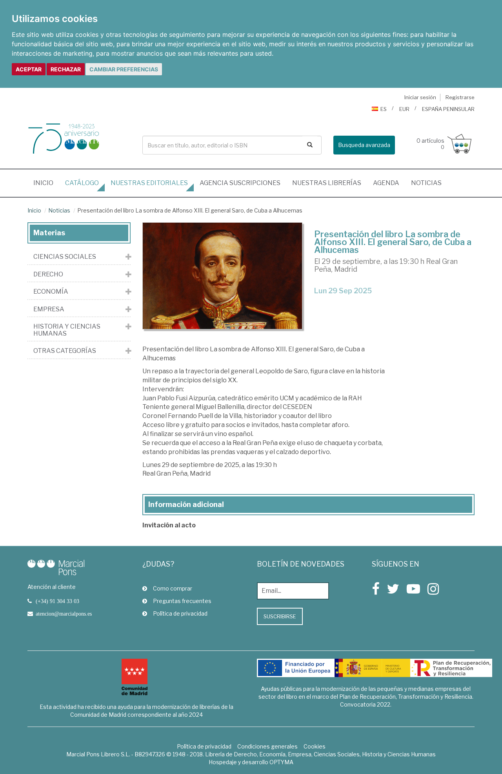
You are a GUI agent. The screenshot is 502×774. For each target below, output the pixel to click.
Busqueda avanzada (364, 145)
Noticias (426, 183)
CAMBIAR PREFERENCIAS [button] (123, 69)
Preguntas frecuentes (182, 601)
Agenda (386, 183)
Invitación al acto (169, 525)
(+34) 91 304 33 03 (57, 601)
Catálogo (82, 183)
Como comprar (172, 588)
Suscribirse (280, 616)
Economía (50, 291)
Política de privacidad (180, 613)
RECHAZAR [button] (66, 69)
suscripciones (240, 183)
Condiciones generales (267, 746)
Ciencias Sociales (64, 256)
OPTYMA (281, 762)
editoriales (149, 183)
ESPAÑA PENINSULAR (448, 109)
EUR (404, 109)
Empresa (48, 309)
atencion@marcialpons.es (64, 613)
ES (383, 109)
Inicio (46, 183)
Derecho (48, 274)
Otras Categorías (64, 350)
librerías (326, 183)
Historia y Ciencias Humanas (66, 330)
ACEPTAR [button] (29, 69)
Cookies (315, 746)
